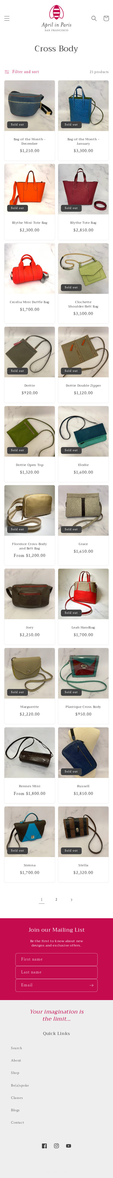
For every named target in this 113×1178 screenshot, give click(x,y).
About (16, 1060)
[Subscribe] (91, 985)
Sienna (30, 865)
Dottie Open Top (30, 465)
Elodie (83, 465)
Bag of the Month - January (83, 141)
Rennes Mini (30, 786)
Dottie (29, 386)
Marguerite (29, 707)
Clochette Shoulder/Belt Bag (83, 304)
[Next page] (71, 900)
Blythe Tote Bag (83, 223)
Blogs (15, 1110)
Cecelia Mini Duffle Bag (29, 302)
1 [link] (42, 899)
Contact (17, 1122)
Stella (83, 865)
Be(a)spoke (20, 1085)
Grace (83, 544)
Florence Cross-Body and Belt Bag (29, 546)
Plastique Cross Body (83, 707)
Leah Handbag (83, 628)
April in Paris (62, 1172)
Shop (15, 1072)
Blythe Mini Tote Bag (29, 223)
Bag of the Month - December (30, 141)
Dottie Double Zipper (83, 386)
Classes (17, 1097)
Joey (29, 628)
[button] (7, 18)
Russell (83, 786)
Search (16, 1048)
